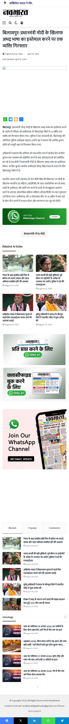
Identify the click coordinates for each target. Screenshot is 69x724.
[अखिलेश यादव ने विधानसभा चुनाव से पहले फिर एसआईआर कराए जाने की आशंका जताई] (18, 302)
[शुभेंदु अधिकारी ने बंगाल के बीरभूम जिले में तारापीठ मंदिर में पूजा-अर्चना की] (51, 302)
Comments (54, 528)
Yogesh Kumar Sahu (14, 54)
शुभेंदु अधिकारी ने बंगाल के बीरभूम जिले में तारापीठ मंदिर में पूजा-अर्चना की (50, 317)
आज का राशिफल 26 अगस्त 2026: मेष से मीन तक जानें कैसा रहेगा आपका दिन (43, 672)
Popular (32, 528)
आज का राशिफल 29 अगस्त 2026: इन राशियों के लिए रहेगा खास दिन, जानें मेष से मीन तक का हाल (43, 628)
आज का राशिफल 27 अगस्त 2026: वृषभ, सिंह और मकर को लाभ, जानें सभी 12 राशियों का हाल (43, 658)
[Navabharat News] (16, 13)
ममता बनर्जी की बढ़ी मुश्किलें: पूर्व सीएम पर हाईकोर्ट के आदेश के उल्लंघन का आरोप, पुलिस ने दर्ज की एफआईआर (50, 280)
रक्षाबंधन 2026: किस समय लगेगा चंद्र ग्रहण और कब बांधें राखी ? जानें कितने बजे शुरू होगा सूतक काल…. (44, 643)
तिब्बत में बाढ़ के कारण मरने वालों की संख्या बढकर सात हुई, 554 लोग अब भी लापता (44, 601)
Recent (12, 528)
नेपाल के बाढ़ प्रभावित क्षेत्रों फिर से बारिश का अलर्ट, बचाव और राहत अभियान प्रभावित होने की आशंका (16, 278)
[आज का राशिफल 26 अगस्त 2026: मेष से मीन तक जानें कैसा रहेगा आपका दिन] (12, 675)
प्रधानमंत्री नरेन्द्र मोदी (35, 234)
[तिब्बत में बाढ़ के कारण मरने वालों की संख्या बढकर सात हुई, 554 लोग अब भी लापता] (12, 604)
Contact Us (9, 706)
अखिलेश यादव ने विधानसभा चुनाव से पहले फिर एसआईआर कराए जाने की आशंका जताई (17, 317)
